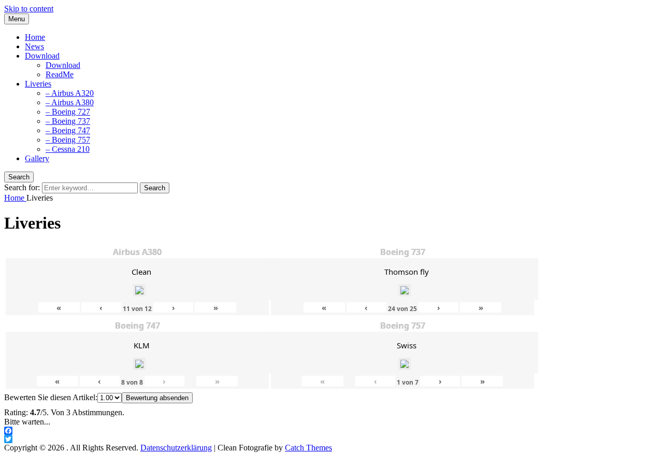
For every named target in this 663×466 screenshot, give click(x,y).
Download (42, 55)
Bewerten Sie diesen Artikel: (50, 397)
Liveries (38, 83)
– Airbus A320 (70, 93)
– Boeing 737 (68, 121)
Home (35, 37)
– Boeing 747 (68, 130)
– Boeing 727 (68, 111)
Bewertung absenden (157, 398)
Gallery (37, 158)
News (34, 46)
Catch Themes (308, 447)
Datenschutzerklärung (176, 447)
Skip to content (28, 8)
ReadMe (60, 74)
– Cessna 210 (68, 149)
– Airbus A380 (70, 102)
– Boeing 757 (68, 139)
